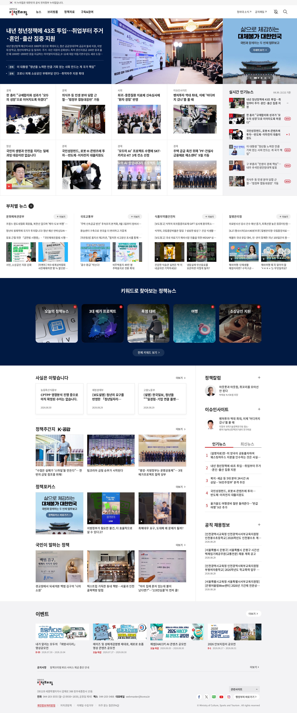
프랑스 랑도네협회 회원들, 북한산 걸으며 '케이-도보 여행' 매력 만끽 (37, 223)
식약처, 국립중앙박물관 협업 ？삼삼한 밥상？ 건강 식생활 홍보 (185, 230)
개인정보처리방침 (46, 705)
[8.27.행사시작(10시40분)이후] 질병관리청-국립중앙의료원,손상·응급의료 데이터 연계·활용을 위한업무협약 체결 (260, 230)
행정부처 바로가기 (245, 697)
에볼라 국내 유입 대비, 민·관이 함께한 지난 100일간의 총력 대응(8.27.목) (260, 237)
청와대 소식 (243, 11)
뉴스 (38, 12)
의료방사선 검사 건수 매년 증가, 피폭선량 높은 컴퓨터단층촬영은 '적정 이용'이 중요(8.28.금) (260, 223)
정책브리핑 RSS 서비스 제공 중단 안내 (69, 667)
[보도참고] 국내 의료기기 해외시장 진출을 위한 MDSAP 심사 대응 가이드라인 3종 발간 (185, 237)
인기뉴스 (219, 444)
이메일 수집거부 (85, 705)
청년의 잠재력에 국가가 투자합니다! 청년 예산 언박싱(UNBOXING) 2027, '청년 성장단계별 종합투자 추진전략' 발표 (37, 230)
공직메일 (259, 11)
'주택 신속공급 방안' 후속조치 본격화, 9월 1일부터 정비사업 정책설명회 (111, 223)
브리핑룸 (52, 12)
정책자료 (69, 12)
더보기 (62, 217)
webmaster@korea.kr (138, 696)
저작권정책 (66, 705)
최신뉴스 (247, 444)
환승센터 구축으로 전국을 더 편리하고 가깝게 (103, 230)
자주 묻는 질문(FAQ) (108, 705)
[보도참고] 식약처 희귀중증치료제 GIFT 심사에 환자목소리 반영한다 (185, 223)
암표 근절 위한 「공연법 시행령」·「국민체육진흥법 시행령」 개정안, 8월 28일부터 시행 (37, 237)
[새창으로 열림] (199, 697)
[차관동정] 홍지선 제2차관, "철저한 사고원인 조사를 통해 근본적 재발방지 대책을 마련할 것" (111, 237)
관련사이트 (236, 689)
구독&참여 (87, 12)
